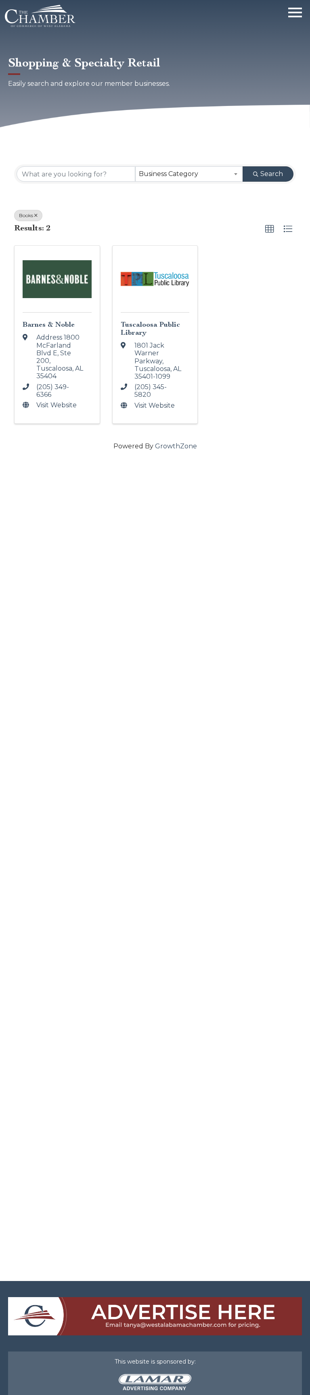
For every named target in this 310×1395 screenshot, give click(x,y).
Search (271, 174)
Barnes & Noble (49, 324)
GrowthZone (176, 446)
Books (26, 215)
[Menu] (295, 11)
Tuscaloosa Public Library (150, 328)
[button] (270, 229)
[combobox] (189, 174)
